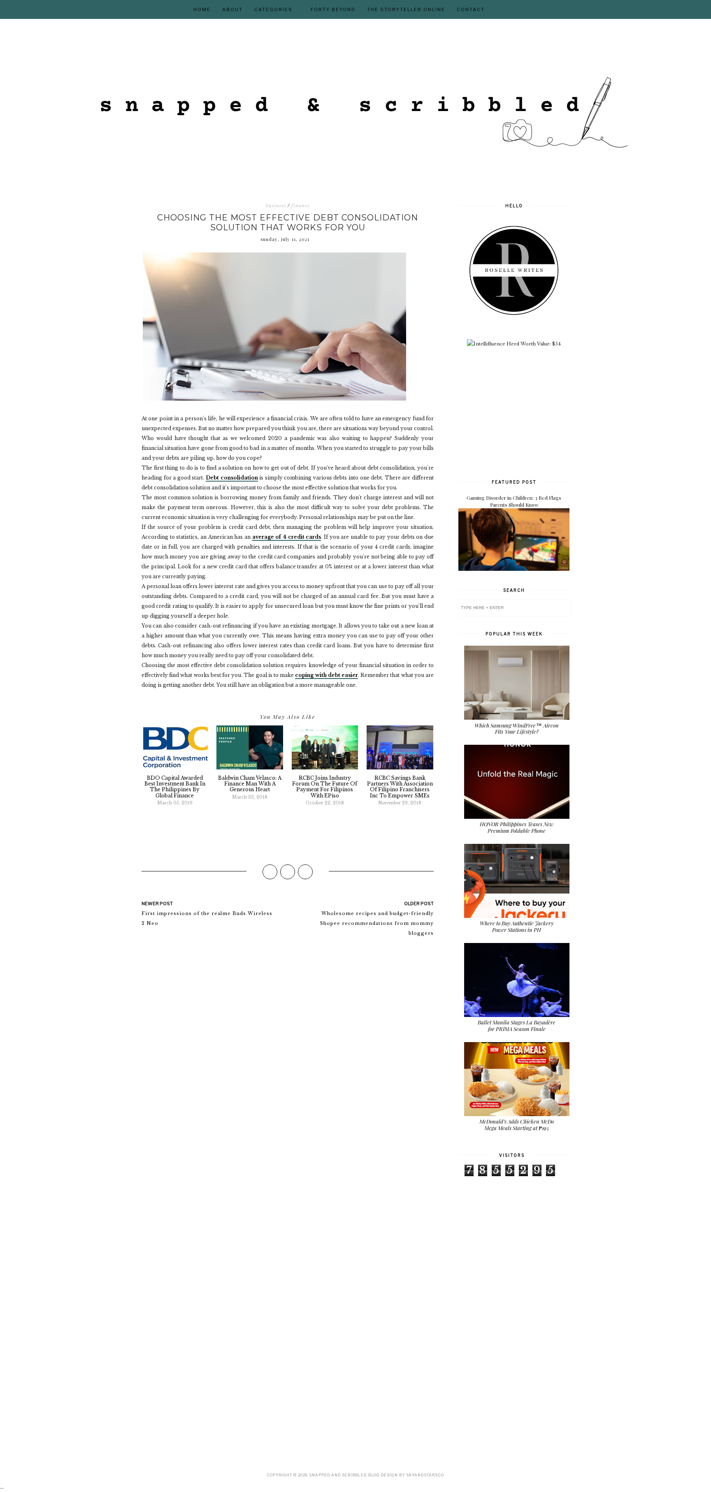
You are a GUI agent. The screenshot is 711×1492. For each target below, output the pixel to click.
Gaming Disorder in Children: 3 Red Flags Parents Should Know (514, 501)
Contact (471, 9)
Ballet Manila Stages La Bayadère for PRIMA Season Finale (516, 1025)
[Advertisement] (520, 412)
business (276, 206)
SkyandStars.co (425, 1475)
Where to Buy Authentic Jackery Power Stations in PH (516, 926)
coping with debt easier (326, 675)
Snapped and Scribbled (337, 1475)
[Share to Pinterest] (305, 871)
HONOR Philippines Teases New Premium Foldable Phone (516, 827)
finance (300, 206)
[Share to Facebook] (270, 871)
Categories (273, 9)
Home (202, 9)
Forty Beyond (333, 9)
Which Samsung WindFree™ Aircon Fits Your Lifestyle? (516, 728)
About (232, 9)
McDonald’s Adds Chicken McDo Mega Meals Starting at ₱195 (516, 1124)
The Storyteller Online (406, 9)
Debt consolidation (232, 478)
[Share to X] (287, 871)
